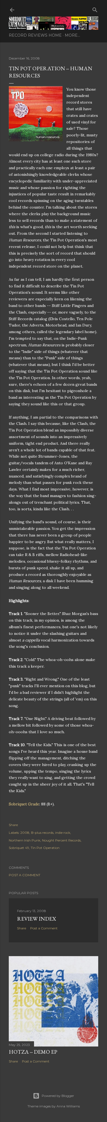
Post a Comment (24, 875)
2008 (24, 832)
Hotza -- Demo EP (33, 1051)
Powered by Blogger (58, 1096)
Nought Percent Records (61, 840)
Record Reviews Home (35, 35)
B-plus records (42, 832)
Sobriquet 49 (19, 848)
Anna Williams (68, 1106)
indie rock (62, 832)
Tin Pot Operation (45, 848)
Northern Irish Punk (24, 840)
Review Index (36, 918)
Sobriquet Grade (24, 804)
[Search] (95, 8)
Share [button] (13, 825)
